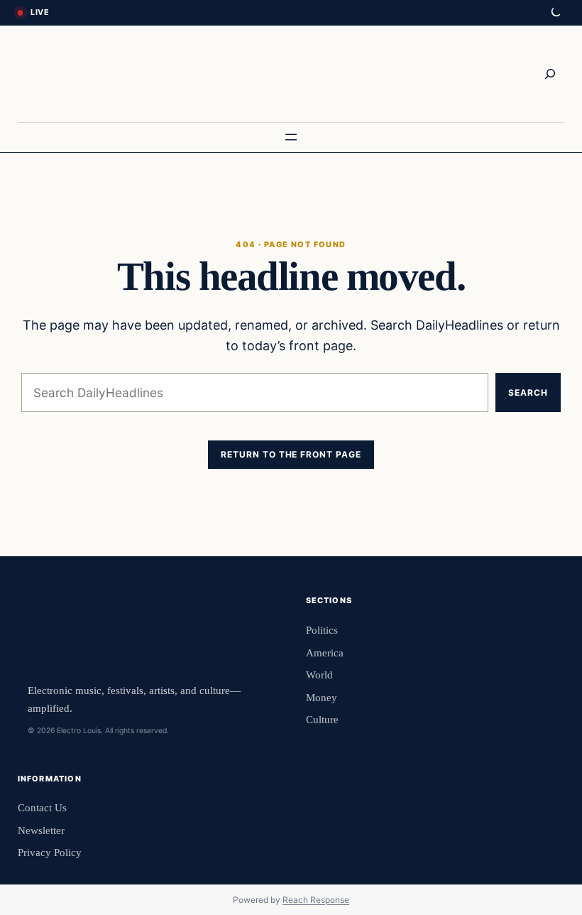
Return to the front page (291, 454)
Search (528, 392)
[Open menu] (291, 137)
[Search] (550, 74)
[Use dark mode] (555, 13)
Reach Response (315, 899)
